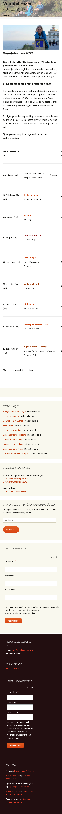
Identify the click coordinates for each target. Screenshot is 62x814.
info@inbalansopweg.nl (22, 650)
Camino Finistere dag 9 (13, 439)
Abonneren (11, 529)
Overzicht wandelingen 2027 (15, 481)
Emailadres (10, 561)
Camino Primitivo (32, 235)
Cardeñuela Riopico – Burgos (16, 453)
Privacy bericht (13, 668)
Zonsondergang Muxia (13, 448)
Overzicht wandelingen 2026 (15, 478)
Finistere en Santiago (12, 430)
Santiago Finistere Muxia (36, 324)
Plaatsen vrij (8, 425)
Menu (6, 15)
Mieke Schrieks (13, 775)
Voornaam (9, 575)
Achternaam (10, 589)
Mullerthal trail (31, 284)
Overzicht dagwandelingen (15, 491)
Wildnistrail (29, 304)
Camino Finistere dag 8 (13, 444)
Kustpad (28, 215)
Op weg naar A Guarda (13, 420)
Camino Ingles (30, 257)
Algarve (27, 346)
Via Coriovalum (31, 195)
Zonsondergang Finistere (14, 434)
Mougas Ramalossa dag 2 (14, 411)
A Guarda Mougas (11, 416)
